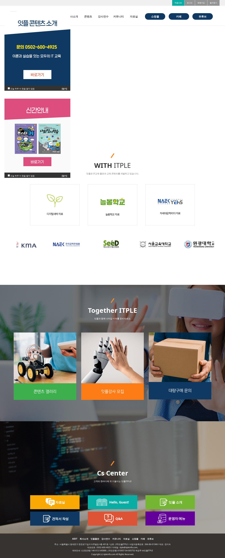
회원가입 (201, 2)
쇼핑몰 (135, 538)
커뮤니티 (116, 538)
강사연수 (105, 538)
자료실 (126, 538)
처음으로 (178, 2)
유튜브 (150, 538)
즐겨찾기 (213, 2)
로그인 (189, 2)
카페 (143, 538)
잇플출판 (95, 538)
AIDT (74, 538)
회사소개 (84, 538)
